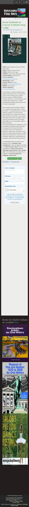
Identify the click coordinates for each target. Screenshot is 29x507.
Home (24, 2)
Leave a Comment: (10, 168)
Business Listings (19, 501)
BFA (17, 465)
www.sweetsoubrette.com (8, 89)
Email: (6, 181)
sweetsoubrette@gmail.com (14, 84)
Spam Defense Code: (10, 186)
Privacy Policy (16, 502)
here (16, 322)
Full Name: (8, 176)
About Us (11, 501)
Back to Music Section (12, 158)
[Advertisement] (14, 261)
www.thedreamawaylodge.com (10, 79)
